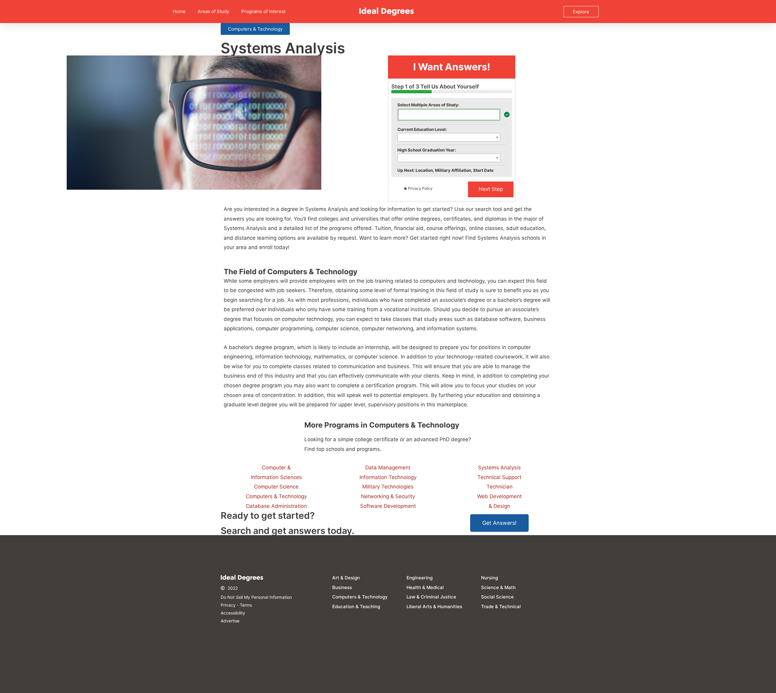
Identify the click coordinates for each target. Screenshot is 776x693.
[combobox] (449, 114)
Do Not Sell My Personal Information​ (256, 597)
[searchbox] (402, 114)
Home (179, 11)
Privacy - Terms (236, 605)
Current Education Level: (422, 129)
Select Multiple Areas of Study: (428, 104)
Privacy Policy (420, 188)
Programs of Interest (263, 11)
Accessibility (233, 612)
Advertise (230, 620)
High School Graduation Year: (426, 150)
